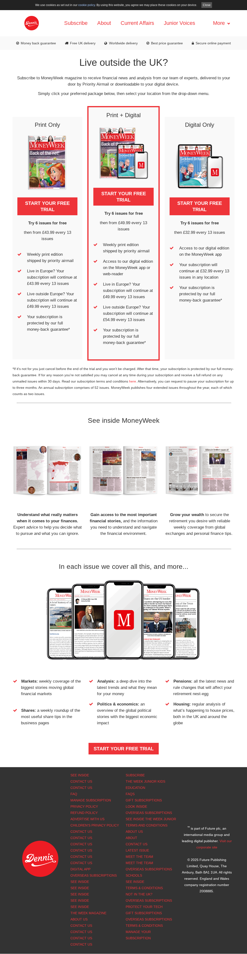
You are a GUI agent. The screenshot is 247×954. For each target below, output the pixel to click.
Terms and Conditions (146, 825)
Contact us (81, 863)
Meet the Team (139, 857)
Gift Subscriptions (144, 800)
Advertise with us (87, 819)
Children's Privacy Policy (94, 825)
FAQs (130, 794)
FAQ (73, 794)
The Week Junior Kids (145, 781)
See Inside (79, 775)
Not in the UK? (139, 894)
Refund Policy (84, 813)
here (132, 381)
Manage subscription (90, 800)
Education (135, 788)
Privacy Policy (84, 806)
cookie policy (86, 5)
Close (207, 5)
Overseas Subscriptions (93, 875)
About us (79, 919)
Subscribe (76, 23)
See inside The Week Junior (151, 819)
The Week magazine (88, 913)
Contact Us (81, 781)
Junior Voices (179, 23)
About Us (134, 831)
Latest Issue (137, 850)
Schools (134, 875)
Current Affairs (137, 23)
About (104, 23)
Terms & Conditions (144, 888)
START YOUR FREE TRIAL (47, 206)
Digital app (80, 869)
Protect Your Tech (144, 907)
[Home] (31, 22)
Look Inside (136, 806)
